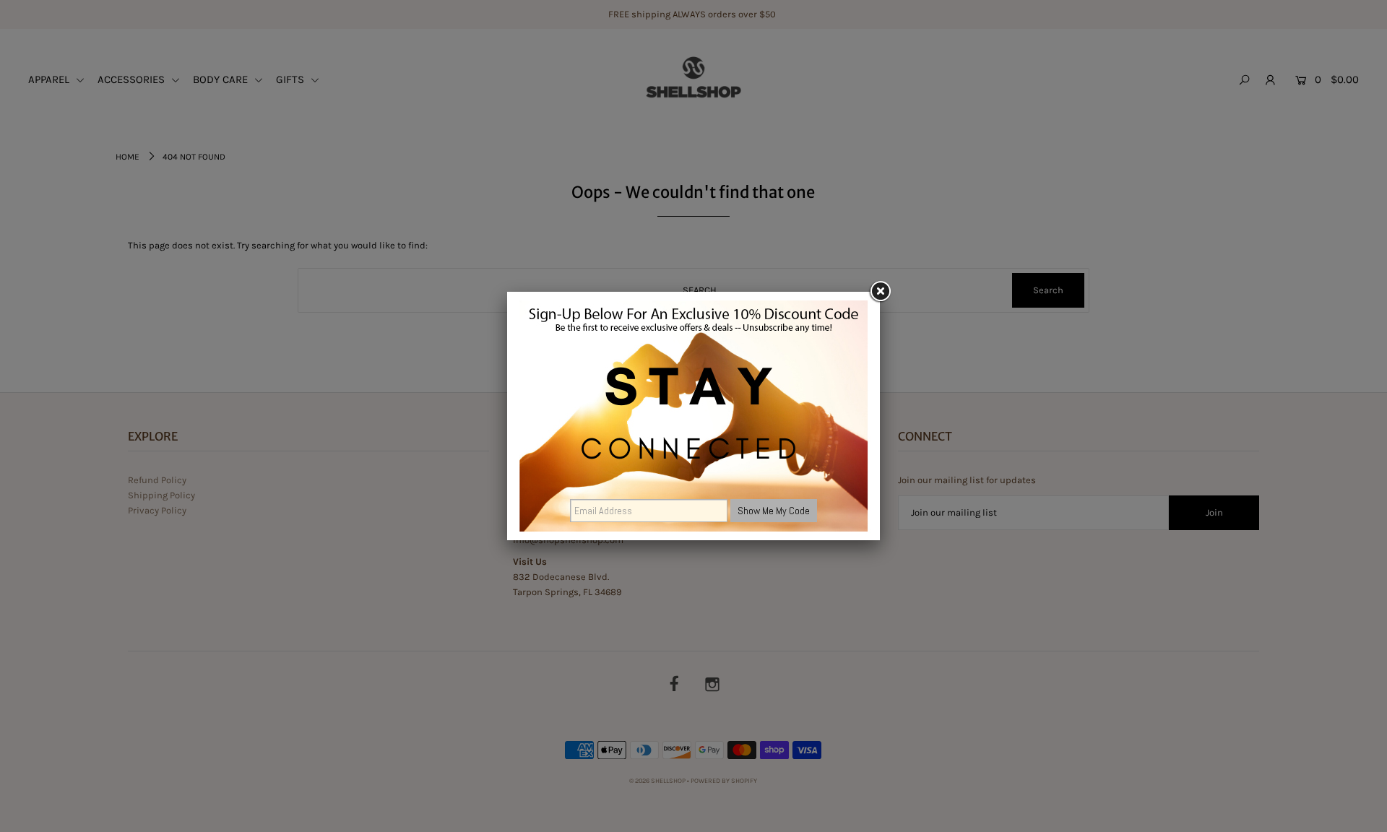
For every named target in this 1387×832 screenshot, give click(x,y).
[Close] (880, 292)
